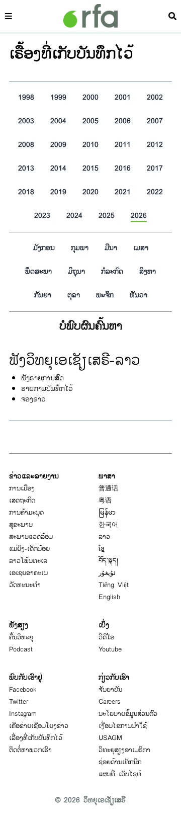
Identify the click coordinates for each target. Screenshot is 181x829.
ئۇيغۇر (107, 572)
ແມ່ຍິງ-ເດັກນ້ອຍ (29, 548)
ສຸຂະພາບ (21, 524)
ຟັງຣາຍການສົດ (42, 378)
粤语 (105, 500)
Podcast (21, 649)
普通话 (108, 488)
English (109, 597)
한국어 (108, 524)
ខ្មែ (102, 548)
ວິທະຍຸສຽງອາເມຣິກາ (124, 750)
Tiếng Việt (114, 585)
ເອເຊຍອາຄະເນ (28, 572)
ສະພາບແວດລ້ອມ (31, 536)
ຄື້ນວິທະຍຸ (21, 637)
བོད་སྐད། (108, 560)
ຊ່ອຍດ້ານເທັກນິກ (120, 762)
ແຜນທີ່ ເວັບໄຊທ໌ (120, 774)
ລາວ (104, 536)
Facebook (23, 689)
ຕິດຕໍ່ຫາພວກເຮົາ (30, 750)
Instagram (23, 713)
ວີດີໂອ (106, 637)
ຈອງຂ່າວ (33, 399)
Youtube (110, 649)
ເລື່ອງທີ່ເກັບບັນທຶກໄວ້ (35, 737)
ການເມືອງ (22, 488)
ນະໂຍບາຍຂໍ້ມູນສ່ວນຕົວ (128, 713)
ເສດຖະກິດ (22, 500)
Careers (110, 701)
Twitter (18, 701)
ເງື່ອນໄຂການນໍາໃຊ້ (123, 725)
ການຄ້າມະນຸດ (26, 512)
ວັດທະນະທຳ (25, 585)
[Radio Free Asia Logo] (90, 16)
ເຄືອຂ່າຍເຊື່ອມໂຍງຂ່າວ (38, 725)
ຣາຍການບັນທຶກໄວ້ (47, 388)
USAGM (110, 737)
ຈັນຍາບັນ (110, 689)
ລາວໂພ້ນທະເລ (28, 560)
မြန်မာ (107, 512)
